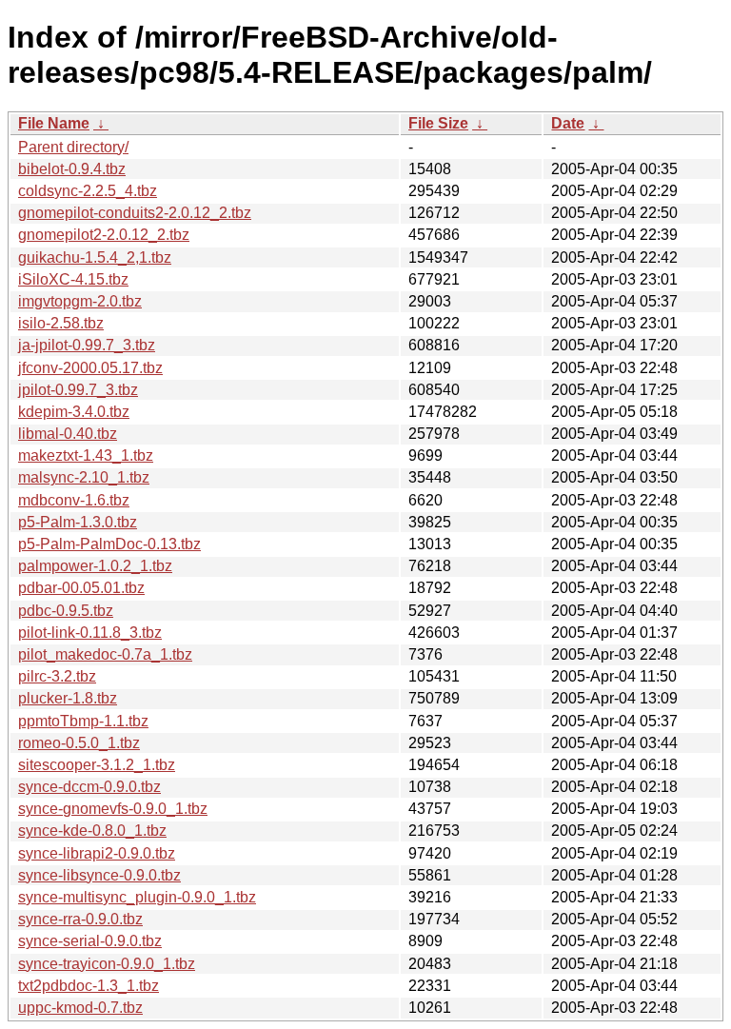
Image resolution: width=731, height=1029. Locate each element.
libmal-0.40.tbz (67, 433)
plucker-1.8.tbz (67, 698)
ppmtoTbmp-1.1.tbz (83, 721)
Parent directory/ (73, 147)
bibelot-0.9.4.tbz (72, 169)
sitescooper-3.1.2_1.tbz (96, 765)
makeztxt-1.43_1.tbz (85, 455)
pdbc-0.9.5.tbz (65, 611)
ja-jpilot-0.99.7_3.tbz (86, 345)
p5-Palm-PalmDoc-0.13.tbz (109, 544)
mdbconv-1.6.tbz (73, 500)
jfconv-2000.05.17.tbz (90, 368)
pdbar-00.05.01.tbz (81, 588)
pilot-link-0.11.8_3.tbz (90, 632)
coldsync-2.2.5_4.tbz (87, 191)
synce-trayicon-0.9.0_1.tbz (106, 964)
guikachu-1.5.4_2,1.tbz (94, 257)
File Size (438, 123)
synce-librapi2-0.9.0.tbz (96, 853)
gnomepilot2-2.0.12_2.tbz (103, 235)
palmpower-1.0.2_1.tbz (95, 566)
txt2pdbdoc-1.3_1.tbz (88, 986)
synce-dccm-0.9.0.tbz (89, 787)
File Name (53, 123)
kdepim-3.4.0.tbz (73, 412)
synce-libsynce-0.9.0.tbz (99, 875)
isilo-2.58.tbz (61, 323)
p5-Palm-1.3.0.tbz (77, 522)
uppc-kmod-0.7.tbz (80, 1007)
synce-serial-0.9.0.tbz (90, 941)
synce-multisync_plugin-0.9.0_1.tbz (137, 897)
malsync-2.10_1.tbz (83, 477)
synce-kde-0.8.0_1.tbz (92, 830)
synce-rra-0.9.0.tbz (80, 919)
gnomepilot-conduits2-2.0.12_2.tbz (134, 213)
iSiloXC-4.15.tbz (73, 279)
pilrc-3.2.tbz (57, 676)
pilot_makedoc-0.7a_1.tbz (105, 654)
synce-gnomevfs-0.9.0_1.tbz (112, 809)
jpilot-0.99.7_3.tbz (78, 390)
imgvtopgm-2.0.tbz (80, 301)
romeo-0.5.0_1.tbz (79, 743)
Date (567, 123)
